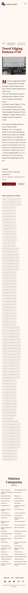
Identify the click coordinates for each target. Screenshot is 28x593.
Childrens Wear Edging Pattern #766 (11, 351)
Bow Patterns (17, 503)
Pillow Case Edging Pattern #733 (11, 254)
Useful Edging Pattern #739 (9, 272)
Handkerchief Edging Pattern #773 (11, 371)
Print (22, 184)
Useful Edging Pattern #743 (9, 283)
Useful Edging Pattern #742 (9, 280)
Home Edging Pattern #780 (9, 392)
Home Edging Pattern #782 (9, 398)
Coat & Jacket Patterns (19, 513)
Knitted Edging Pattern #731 (10, 456)
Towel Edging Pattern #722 (9, 237)
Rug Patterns (4, 551)
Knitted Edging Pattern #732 (10, 459)
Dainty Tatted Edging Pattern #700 (11, 424)
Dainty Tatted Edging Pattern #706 (11, 433)
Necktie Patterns (18, 538)
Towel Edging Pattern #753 (9, 313)
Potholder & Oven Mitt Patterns (6, 549)
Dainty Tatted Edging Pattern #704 (11, 427)
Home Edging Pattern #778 (9, 386)
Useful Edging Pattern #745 (9, 289)
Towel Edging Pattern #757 (9, 324)
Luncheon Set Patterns (19, 536)
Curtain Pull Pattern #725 (9, 245)
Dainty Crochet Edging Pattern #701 (12, 199)
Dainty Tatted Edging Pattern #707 (11, 436)
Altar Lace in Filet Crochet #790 (10, 421)
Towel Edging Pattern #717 (9, 222)
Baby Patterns (17, 496)
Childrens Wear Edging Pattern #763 (11, 342)
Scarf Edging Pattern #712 (9, 207)
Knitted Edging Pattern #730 (10, 453)
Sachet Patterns (18, 551)
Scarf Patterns (4, 554)
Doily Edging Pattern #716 (9, 219)
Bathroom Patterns (5, 500)
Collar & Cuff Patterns (6, 515)
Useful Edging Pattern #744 (9, 286)
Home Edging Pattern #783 (9, 400)
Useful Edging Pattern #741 (9, 278)
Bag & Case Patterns (6, 498)
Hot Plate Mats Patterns (6, 533)
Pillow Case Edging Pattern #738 (11, 269)
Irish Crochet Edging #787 (9, 412)
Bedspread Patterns (19, 500)
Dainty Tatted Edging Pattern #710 (11, 444)
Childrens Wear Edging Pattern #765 (11, 348)
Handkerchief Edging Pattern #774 (11, 374)
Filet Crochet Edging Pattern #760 (11, 333)
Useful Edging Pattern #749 (9, 301)
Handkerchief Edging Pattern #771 (11, 365)
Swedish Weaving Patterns (20, 556)
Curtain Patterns (18, 515)
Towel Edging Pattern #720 (9, 231)
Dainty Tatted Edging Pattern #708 (11, 438)
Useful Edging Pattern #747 (9, 295)
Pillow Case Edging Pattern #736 (11, 263)
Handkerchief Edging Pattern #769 (11, 359)
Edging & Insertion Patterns (5, 522)
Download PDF (10, 184)
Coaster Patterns (5, 513)
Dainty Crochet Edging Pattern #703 (12, 204)
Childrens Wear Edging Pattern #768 (11, 357)
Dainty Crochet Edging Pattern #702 (12, 201)
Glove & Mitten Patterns (20, 525)
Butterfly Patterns (5, 505)
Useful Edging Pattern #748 (9, 298)
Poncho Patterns (18, 545)
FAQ (12, 577)
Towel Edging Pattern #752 (9, 310)
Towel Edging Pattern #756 (9, 321)
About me (6, 577)
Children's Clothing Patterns (5, 510)
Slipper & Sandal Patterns (7, 556)
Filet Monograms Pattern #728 (10, 251)
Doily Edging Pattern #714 (9, 213)
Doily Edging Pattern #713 (9, 210)
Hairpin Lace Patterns (19, 527)
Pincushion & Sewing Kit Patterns (20, 542)
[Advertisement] (14, 22)
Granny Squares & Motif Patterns (6, 528)
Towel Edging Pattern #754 (9, 316)
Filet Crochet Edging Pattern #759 (11, 330)
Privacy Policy (19, 577)
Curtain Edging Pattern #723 (10, 240)
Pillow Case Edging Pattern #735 (11, 260)
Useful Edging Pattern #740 (9, 275)
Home (3, 43)
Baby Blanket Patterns (6, 496)
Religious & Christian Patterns (19, 549)
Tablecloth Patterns (19, 559)
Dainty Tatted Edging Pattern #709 (11, 441)
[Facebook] (14, 581)
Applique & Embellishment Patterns (7, 493)
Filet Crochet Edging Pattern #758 (11, 327)
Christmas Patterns (19, 509)
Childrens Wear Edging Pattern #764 (11, 345)
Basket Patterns (18, 498)
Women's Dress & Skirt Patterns (6, 564)
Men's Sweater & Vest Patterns (6, 539)
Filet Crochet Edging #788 (9, 415)
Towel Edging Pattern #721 (9, 234)
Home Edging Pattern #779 (9, 389)
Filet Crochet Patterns (19, 521)
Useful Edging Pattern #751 (9, 307)
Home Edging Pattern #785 (9, 406)
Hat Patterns (4, 531)
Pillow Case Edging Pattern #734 (11, 257)
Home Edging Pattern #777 (9, 383)
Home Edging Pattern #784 (9, 403)
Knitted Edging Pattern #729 (10, 450)
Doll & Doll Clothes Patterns (18, 518)
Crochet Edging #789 (8, 418)
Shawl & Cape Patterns (19, 554)
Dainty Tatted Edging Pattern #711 (11, 447)
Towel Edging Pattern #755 (9, 319)
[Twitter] (23, 581)
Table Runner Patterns (6, 559)
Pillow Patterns (4, 542)
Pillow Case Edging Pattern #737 (11, 266)
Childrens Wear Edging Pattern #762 (11, 339)
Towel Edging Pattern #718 (11, 44)
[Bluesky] (9, 581)
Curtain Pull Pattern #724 (9, 242)
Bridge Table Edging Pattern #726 (11, 248)
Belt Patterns (4, 503)
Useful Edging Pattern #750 (9, 304)
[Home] (9, 3)
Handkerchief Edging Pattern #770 (11, 362)
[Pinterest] (5, 581)
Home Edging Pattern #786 (9, 409)
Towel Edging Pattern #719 (9, 228)
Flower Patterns (4, 525)
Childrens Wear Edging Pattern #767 (11, 354)
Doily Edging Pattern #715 (9, 216)
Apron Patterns (18, 492)
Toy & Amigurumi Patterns (20, 561)
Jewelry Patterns (18, 533)
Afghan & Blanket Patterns (20, 490)
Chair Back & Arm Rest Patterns (19, 506)
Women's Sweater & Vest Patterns (20, 564)
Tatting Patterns (5, 561)
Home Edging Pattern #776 (9, 380)
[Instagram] (18, 581)
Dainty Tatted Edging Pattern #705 (11, 430)
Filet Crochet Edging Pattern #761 (11, 336)
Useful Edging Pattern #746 (9, 292)
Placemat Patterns (5, 545)
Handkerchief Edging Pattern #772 (11, 368)
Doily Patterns (4, 517)
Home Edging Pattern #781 (9, 395)
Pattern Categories (5, 490)
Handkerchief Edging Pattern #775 (11, 377)
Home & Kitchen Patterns (20, 531)
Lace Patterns (4, 536)
